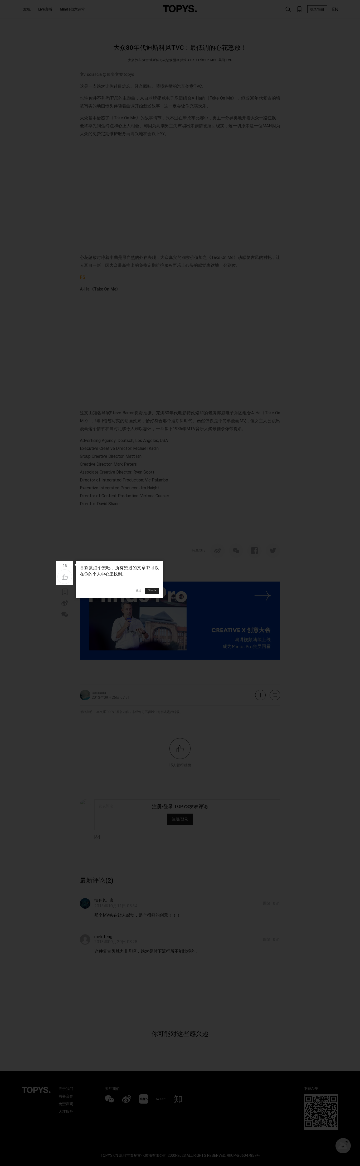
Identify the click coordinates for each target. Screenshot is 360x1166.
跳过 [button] (139, 590)
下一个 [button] (152, 590)
